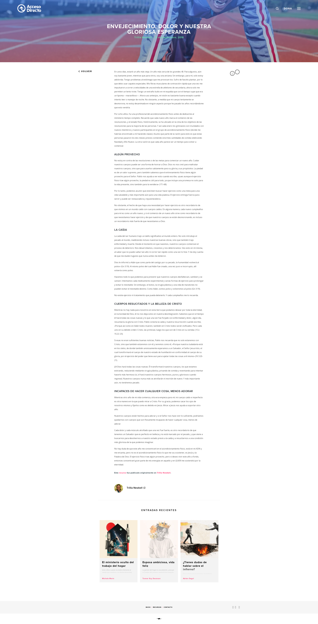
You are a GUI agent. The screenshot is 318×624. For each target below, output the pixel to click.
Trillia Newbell (164, 472)
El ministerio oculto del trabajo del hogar (119, 551)
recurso (122, 472)
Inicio (148, 607)
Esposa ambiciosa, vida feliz (159, 551)
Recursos (157, 607)
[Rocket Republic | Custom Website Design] (159, 618)
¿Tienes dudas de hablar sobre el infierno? (199, 551)
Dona (288, 8)
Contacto (168, 607)
